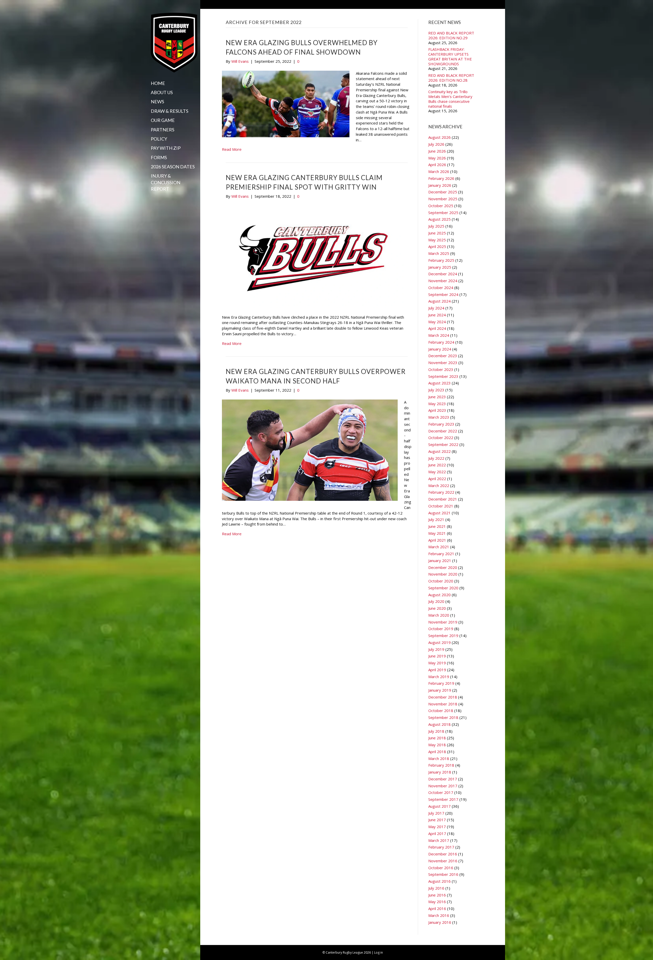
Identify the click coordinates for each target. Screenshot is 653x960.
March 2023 (438, 417)
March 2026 (438, 171)
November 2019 (442, 622)
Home (158, 83)
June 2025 (437, 232)
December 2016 (442, 853)
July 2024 (436, 307)
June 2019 (437, 655)
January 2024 (439, 349)
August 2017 (439, 806)
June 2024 (437, 314)
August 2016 (439, 881)
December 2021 (442, 499)
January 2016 (439, 922)
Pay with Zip (166, 148)
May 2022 (437, 471)
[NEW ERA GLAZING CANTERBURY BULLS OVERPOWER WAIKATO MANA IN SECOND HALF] (310, 449)
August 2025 (439, 219)
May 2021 (437, 533)
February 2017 (441, 847)
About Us (162, 92)
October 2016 (440, 867)
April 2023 (437, 410)
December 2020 (442, 567)
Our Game (163, 120)
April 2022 (437, 478)
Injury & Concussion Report (165, 182)
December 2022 (442, 430)
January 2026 (439, 185)
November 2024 (442, 280)
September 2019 (443, 635)
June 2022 (437, 464)
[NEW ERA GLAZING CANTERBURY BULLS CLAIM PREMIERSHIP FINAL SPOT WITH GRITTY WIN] (313, 256)
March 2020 (438, 615)
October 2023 (440, 369)
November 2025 (442, 198)
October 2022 (440, 437)
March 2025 (438, 253)
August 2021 (439, 512)
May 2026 (437, 157)
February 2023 (441, 424)
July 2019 (436, 649)
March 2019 (438, 676)
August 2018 (439, 724)
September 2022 (443, 444)
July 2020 (436, 601)
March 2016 (438, 915)
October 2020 (440, 580)
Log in (378, 952)
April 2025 (437, 246)
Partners (162, 129)
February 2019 (441, 683)
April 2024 (437, 328)
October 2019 (440, 628)
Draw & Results (169, 111)
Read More (232, 149)
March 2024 (438, 335)
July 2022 (436, 458)
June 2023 (437, 396)
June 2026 (437, 151)
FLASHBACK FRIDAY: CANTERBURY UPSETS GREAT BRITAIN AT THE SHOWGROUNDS (450, 56)
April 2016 (437, 908)
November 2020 (442, 574)
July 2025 (436, 226)
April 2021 (437, 540)
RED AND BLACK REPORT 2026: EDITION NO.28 (451, 78)
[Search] (152, 198)
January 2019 (439, 690)
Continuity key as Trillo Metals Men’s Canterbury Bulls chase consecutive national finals (450, 98)
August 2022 (439, 451)
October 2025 (440, 205)
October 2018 (440, 710)
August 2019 (439, 642)
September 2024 (443, 294)
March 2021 (438, 546)
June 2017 (437, 819)
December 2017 (442, 778)
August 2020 (439, 594)
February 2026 (441, 178)
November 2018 (442, 703)
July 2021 (436, 519)
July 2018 (436, 731)
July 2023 (436, 389)
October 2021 (440, 505)
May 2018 (437, 744)
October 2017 (440, 792)
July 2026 (436, 144)
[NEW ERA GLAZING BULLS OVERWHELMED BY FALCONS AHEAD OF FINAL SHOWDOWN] (285, 103)
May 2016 (437, 901)
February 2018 (441, 765)
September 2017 (443, 799)
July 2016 (436, 888)
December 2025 (442, 191)
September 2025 (443, 212)
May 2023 (437, 403)
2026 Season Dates (173, 166)
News (157, 101)
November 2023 (442, 362)
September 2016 (443, 874)
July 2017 (436, 813)
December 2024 (442, 273)
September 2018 (443, 717)
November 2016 (442, 860)
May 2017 (437, 826)
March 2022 (438, 485)
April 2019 (437, 669)
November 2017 (442, 785)
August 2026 (439, 137)
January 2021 (439, 560)
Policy (159, 139)
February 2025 (441, 260)
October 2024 (440, 287)
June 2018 (437, 737)
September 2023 (443, 376)
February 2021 (441, 553)
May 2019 (437, 662)
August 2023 (439, 382)
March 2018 (438, 758)
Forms (159, 157)
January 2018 (439, 772)
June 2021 (437, 526)
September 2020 (443, 587)
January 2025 (439, 267)
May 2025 (437, 239)
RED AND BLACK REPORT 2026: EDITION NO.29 (451, 35)
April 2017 (437, 833)
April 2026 (437, 164)
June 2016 (437, 894)
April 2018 (437, 751)
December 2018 (442, 697)
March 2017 (438, 840)
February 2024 (441, 342)
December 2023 (442, 355)
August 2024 (439, 301)
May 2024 (437, 321)
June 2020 (437, 608)
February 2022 (441, 492)
